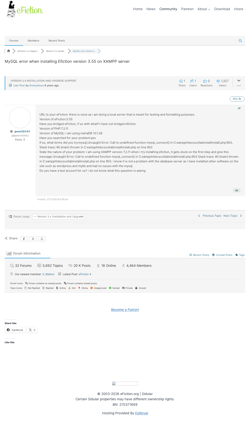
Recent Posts (57, 40)
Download (222, 9)
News (150, 9)
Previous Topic (211, 215)
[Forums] (8, 51)
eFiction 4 (85, 274)
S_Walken (48, 274)
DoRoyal (141, 413)
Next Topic (231, 215)
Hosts (238, 9)
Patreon (187, 9)
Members (33, 40)
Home (138, 9)
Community (168, 9)
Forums (13, 40)
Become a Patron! (125, 310)
